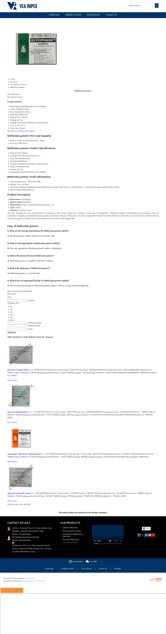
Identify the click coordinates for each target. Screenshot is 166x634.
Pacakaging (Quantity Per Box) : (54, 373)
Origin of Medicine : (24, 373)
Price (12, 143)
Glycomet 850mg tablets (17, 412)
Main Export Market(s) (18, 187)
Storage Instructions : (123, 370)
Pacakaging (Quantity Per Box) (22, 172)
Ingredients (14, 161)
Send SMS (93, 561)
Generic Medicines (70, 528)
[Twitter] (142, 536)
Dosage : (81, 373)
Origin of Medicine (17, 167)
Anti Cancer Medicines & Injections (73, 535)
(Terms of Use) (29, 578)
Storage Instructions (18, 156)
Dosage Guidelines (17, 164)
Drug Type (14, 158)
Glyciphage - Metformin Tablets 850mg (24, 454)
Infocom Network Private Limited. (34, 581)
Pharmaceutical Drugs (72, 531)
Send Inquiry (30, 131)
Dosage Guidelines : (109, 373)
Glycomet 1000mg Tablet (18, 370)
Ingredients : (140, 373)
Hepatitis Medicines (71, 543)
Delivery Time (15, 184)
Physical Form (15, 153)
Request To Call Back (16, 131)
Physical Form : (138, 412)
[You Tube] (150, 536)
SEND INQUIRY (13, 504)
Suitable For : (114, 496)
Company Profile (73, 15)
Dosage (13, 169)
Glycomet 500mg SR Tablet (18, 493)
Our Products (93, 15)
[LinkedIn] (146, 536)
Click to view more (17, 125)
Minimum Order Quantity (19, 141)
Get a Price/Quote (14, 97)
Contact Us (111, 15)
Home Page (54, 15)
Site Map (117, 569)
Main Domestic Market (19, 190)
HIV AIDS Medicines (71, 540)
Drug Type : (92, 370)
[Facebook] (139, 536)
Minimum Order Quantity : (64, 370)
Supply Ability (15, 182)
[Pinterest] (153, 536)
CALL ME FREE (25, 504)
